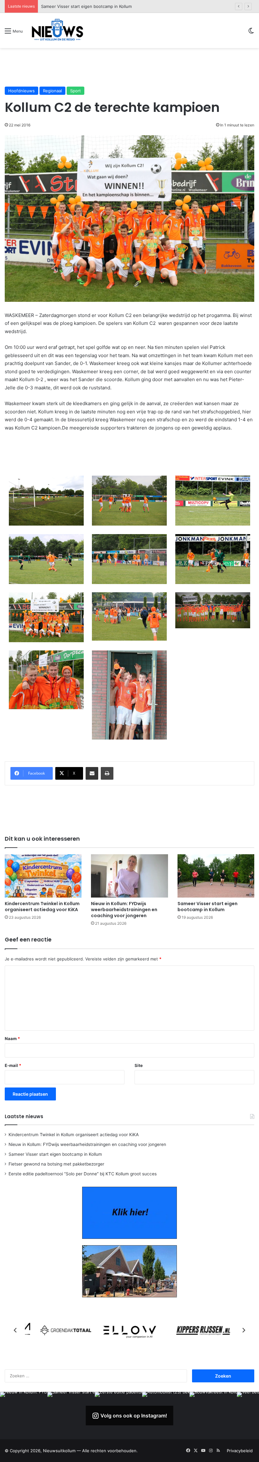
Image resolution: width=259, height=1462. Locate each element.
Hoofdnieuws (21, 90)
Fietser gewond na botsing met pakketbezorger (88, 6)
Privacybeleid (240, 1450)
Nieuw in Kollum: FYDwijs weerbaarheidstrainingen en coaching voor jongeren (124, 909)
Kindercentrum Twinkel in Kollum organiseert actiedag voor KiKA (42, 906)
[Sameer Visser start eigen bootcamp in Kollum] (216, 876)
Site (139, 1065)
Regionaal (52, 90)
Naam (12, 1038)
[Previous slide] (15, 1330)
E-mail (13, 1065)
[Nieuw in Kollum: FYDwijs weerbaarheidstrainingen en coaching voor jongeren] (129, 876)
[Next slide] (243, 1330)
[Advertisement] (129, 67)
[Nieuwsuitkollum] (57, 30)
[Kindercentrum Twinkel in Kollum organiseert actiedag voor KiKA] (43, 876)
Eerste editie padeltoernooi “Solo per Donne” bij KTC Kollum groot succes (83, 1173)
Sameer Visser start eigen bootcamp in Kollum (208, 906)
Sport (75, 90)
